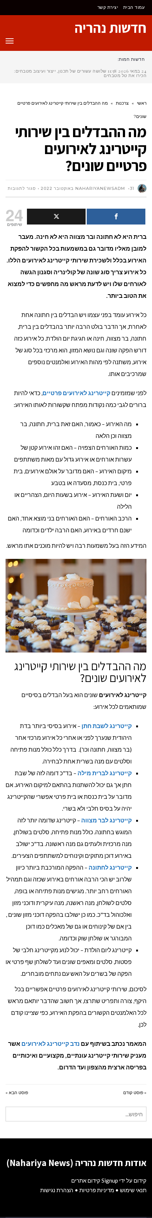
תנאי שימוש (133, 1190)
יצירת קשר (107, 7)
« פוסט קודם (134, 1092)
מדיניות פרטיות (96, 1190)
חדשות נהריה (110, 28)
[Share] (116, 217)
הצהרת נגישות (56, 1190)
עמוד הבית (134, 7)
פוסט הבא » (17, 1092)
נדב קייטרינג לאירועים (50, 1043)
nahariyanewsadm (100, 188)
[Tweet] (56, 217)
